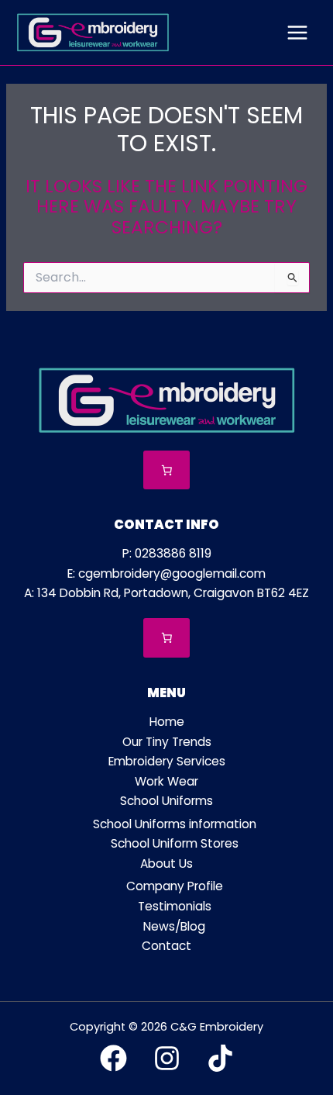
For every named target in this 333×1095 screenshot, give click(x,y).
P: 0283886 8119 (166, 553)
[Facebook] (113, 1058)
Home (166, 721)
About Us (166, 863)
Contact (166, 946)
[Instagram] (166, 1058)
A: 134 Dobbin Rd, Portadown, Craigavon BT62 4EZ (166, 593)
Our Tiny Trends (166, 742)
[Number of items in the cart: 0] (167, 470)
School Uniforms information (174, 824)
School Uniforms (166, 801)
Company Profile (174, 886)
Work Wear (166, 781)
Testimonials (174, 906)
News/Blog (174, 926)
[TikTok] (220, 1058)
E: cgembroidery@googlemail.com (166, 573)
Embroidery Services (166, 761)
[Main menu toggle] (297, 32)
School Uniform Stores (175, 843)
